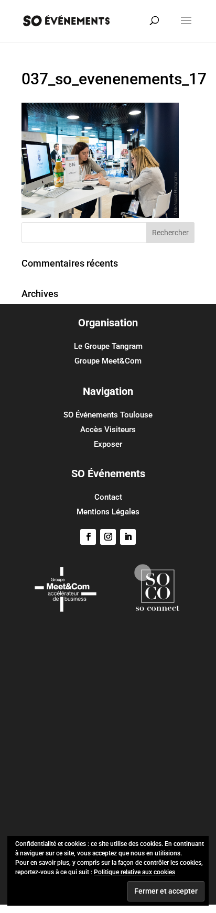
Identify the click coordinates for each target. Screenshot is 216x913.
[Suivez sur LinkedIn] (128, 537)
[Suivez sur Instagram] (108, 537)
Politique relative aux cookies (134, 872)
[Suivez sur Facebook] (88, 537)
